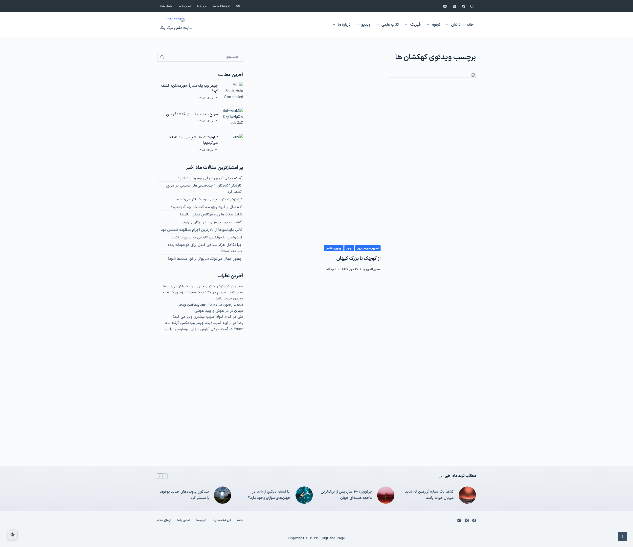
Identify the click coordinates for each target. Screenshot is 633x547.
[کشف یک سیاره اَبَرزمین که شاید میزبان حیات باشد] (467, 495)
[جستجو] (472, 6)
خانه (238, 6)
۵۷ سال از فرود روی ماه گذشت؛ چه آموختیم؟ (206, 207)
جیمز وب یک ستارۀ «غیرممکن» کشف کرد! (189, 88)
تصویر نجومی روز (368, 248)
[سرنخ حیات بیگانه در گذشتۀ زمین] (233, 118)
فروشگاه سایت (221, 6)
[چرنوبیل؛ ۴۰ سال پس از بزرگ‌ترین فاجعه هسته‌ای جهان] (385, 495)
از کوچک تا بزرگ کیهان (358, 258)
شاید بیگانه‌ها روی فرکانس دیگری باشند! (211, 214)
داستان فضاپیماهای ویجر (198, 305)
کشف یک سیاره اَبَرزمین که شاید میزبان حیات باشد (429, 495)
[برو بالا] (622, 536)
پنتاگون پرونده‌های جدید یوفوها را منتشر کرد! (184, 495)
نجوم (435, 25)
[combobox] (204, 57)
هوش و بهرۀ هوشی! (209, 311)
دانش (455, 25)
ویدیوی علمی (333, 248)
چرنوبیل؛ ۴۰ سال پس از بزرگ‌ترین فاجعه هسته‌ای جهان (346, 495)
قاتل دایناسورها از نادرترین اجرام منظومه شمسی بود (201, 230)
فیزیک (415, 25)
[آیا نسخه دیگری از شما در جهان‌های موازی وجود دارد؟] (304, 495)
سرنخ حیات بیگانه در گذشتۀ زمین (192, 114)
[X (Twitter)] (454, 6)
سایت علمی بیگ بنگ (175, 28)
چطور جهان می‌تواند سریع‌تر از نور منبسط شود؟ (204, 259)
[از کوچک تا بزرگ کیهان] (432, 258)
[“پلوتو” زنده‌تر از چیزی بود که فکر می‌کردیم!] (233, 144)
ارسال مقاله (166, 6)
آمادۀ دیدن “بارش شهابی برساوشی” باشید (210, 178)
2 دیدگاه (331, 269)
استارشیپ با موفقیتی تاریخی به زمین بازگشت (206, 237)
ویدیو (365, 25)
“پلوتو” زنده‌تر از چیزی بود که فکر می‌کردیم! (193, 140)
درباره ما (202, 6)
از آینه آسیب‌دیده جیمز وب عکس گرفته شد (198, 323)
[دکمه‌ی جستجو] (162, 56)
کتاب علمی (390, 25)
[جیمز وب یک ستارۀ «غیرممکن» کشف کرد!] (233, 92)
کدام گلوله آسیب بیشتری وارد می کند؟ (201, 317)
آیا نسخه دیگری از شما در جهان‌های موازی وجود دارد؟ (269, 495)
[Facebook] (463, 6)
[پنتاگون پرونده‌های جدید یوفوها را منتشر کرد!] (222, 495)
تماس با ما (185, 6)
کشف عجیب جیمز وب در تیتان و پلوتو (212, 222)
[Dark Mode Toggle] (12, 535)
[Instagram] (445, 6)
